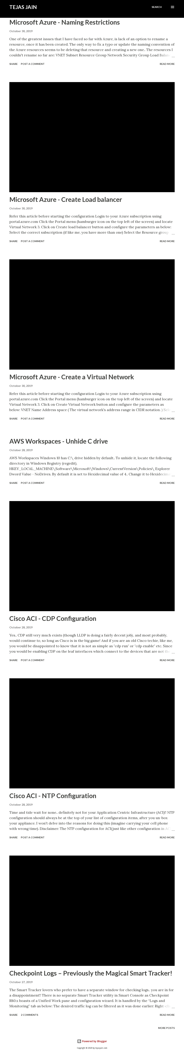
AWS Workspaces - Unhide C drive (58, 441)
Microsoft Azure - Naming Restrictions (64, 22)
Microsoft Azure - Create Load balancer (65, 199)
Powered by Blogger (94, 1041)
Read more (167, 63)
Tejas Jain (23, 7)
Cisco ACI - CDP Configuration (52, 618)
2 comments (29, 1014)
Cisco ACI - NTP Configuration (52, 796)
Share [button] (13, 63)
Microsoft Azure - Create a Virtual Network (71, 377)
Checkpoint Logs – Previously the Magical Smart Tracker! (90, 973)
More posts (166, 1027)
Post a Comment (33, 63)
